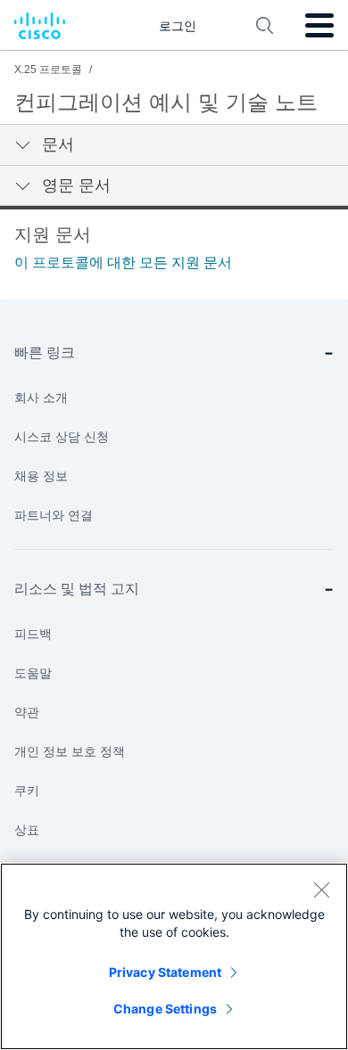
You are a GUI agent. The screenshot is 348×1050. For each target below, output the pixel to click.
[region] (174, 956)
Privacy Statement (165, 972)
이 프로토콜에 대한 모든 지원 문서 (123, 262)
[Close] (321, 889)
